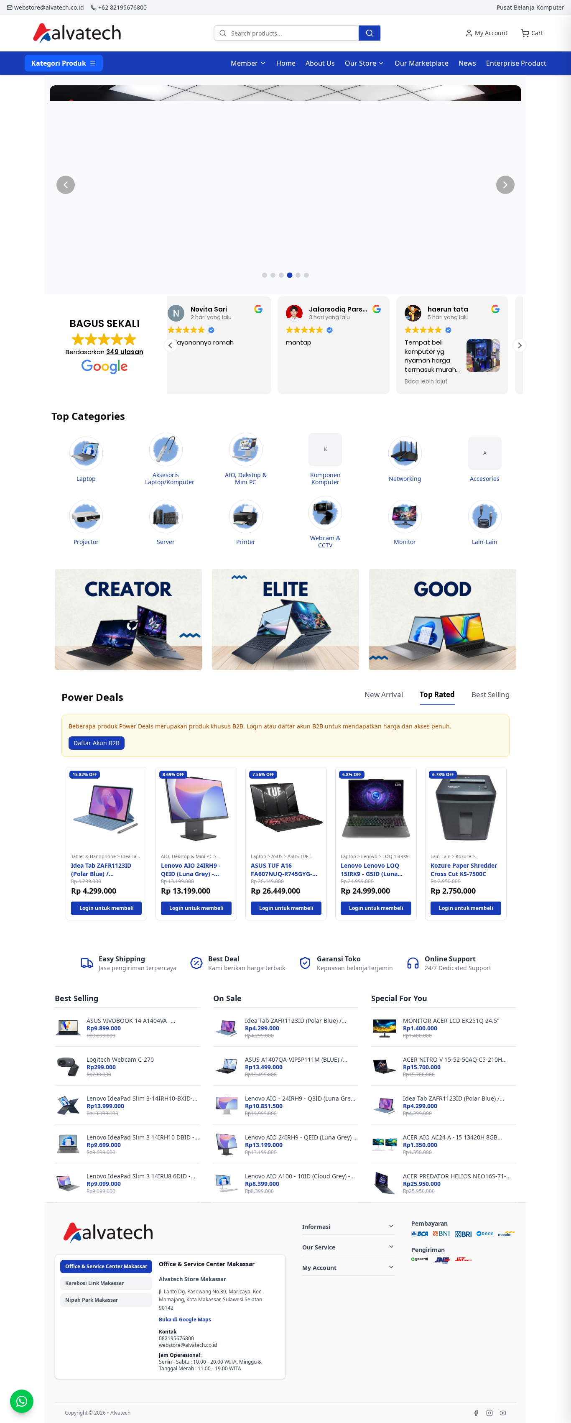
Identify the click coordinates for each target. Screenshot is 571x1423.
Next (516, 844)
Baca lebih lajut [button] (319, 382)
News (467, 63)
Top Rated (437, 694)
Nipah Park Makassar (91, 1299)
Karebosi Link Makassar (94, 1283)
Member (244, 63)
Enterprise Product (516, 63)
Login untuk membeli (106, 908)
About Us (320, 63)
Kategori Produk (58, 63)
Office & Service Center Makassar (106, 1266)
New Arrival (384, 694)
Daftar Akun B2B (97, 743)
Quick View (106, 840)
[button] (519, 345)
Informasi (316, 1227)
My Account (319, 1268)
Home (286, 63)
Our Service (318, 1247)
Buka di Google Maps (185, 1319)
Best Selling (491, 694)
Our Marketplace (422, 63)
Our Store (360, 63)
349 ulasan (124, 351)
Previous (55, 844)
